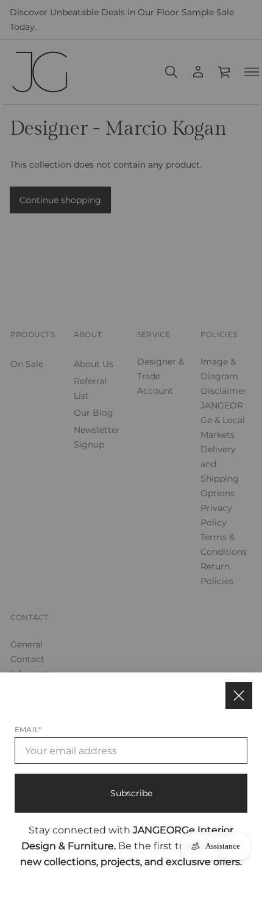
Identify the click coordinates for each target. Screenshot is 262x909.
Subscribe (131, 793)
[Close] (238, 695)
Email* (28, 729)
